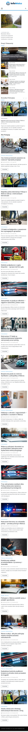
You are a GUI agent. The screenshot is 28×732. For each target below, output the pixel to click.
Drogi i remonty (6, 52)
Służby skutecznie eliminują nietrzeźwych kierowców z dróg (12, 710)
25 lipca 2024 (12, 84)
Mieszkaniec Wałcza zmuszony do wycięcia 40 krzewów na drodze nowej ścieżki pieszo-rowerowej (7, 36)
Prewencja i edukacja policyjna (7, 155)
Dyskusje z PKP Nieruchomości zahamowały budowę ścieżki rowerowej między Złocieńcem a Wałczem (17, 91)
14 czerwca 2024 (13, 93)
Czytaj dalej (4, 169)
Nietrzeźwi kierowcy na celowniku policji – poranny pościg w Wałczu (13, 523)
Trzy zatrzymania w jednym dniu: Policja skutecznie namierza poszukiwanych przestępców (12, 486)
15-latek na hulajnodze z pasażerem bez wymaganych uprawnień (13, 230)
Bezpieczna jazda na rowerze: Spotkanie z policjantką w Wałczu (12, 375)
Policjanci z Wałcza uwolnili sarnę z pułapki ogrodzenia (13, 599)
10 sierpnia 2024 (13, 76)
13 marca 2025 (13, 68)
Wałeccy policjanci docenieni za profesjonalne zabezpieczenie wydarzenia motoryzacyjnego (12, 448)
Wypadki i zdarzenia (5, 595)
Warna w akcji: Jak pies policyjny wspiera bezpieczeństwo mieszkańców (12, 635)
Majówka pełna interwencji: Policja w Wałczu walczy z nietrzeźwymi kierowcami (13, 121)
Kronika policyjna (4, 118)
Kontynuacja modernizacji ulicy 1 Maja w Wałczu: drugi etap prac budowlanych (17, 66)
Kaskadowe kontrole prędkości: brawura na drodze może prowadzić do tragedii (13, 673)
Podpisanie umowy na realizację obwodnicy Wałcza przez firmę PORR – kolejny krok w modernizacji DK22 (17, 83)
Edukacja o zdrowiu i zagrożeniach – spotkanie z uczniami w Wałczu (14, 414)
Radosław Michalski (6, 162)
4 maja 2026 (4, 123)
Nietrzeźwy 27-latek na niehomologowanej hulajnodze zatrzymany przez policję (11, 338)
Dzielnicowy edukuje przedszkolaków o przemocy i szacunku (11, 562)
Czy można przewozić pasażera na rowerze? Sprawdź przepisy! (13, 159)
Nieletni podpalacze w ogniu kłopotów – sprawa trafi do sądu (12, 266)
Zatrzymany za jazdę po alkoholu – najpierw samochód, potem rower (13, 302)
